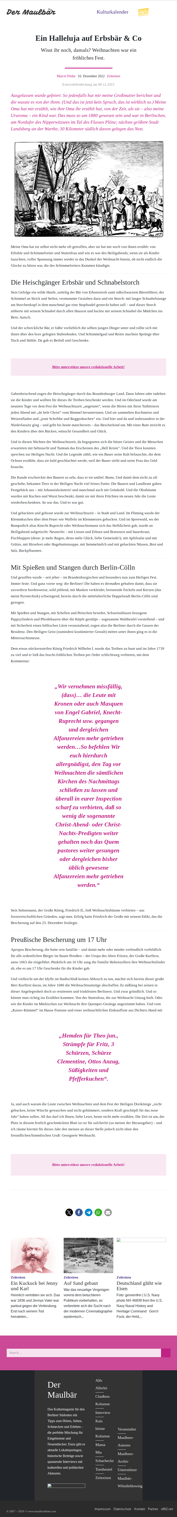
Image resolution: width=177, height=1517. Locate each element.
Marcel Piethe (66, 76)
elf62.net (167, 1509)
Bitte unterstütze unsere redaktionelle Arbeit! (88, 367)
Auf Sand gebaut (81, 1283)
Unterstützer (127, 1470)
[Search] (166, 1352)
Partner (153, 1509)
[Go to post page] (35, 1255)
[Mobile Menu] (165, 12)
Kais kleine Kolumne (102, 1428)
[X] (122, 1390)
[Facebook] (122, 1381)
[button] (69, 1212)
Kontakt (139, 1509)
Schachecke (104, 1461)
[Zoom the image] (143, 11)
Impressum (103, 1509)
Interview (102, 1412)
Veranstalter (127, 1429)
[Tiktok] (122, 1416)
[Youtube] (122, 1398)
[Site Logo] (31, 12)
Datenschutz (122, 1509)
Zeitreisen (113, 76)
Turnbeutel (103, 1469)
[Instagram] (122, 1407)
